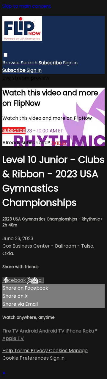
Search (30, 62)
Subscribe (14, 130)
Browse (11, 62)
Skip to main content (26, 6)
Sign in (70, 62)
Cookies (59, 350)
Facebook (14, 280)
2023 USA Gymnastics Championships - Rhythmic (51, 219)
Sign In (34, 70)
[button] (5, 55)
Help (8, 350)
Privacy (40, 350)
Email (37, 280)
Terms (22, 350)
